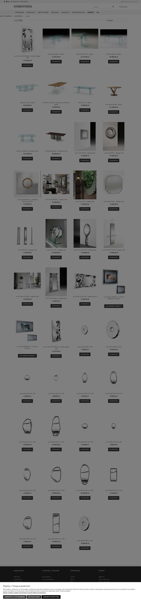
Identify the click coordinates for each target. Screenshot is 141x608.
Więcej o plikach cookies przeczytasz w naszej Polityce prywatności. (24, 593)
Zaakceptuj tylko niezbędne (15, 597)
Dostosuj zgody (34, 597)
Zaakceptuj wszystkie (51, 597)
